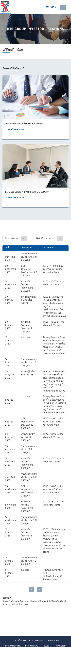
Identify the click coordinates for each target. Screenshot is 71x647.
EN (63, 7)
